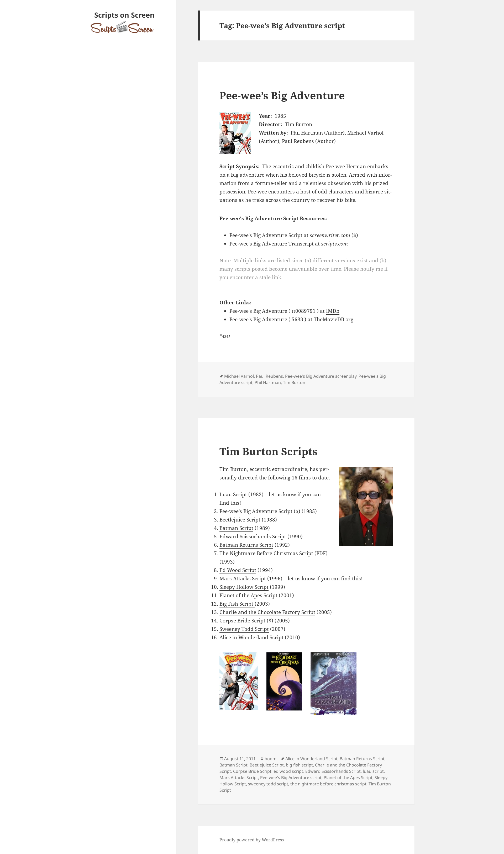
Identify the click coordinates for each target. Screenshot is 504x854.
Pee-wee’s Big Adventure (282, 95)
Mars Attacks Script (238, 777)
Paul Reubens (269, 376)
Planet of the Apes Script (248, 595)
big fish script (299, 765)
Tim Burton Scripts (268, 451)
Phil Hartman (268, 382)
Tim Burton (294, 382)
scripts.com (334, 243)
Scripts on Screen (124, 15)
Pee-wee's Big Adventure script (291, 777)
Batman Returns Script (246, 544)
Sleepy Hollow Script (244, 587)
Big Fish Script (237, 603)
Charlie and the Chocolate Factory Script (267, 612)
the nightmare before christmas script (328, 784)
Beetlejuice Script (239, 519)
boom (270, 758)
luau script (373, 771)
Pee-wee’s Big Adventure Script (255, 511)
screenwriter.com (330, 235)
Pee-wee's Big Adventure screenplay (320, 376)
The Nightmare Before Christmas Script (266, 553)
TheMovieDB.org (333, 319)
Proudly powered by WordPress (251, 840)
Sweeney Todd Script (244, 629)
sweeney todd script (268, 784)
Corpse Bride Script (242, 620)
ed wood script (288, 771)
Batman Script (236, 528)
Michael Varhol (239, 376)
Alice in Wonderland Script (251, 637)
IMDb (332, 311)
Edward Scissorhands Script (252, 536)
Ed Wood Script (237, 570)
